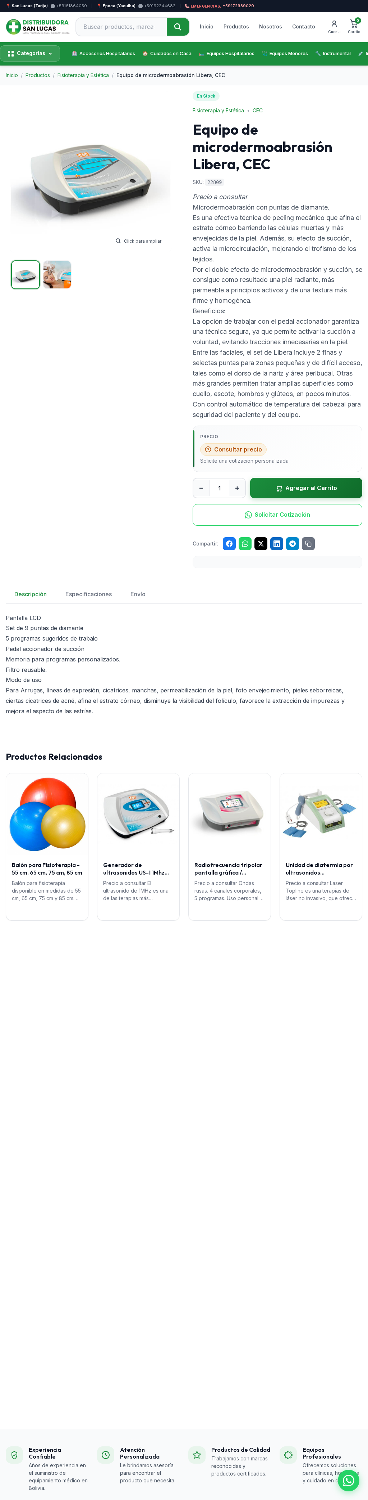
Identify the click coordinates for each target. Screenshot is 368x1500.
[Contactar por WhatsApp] (348, 1480)
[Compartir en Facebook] (229, 543)
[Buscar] (178, 27)
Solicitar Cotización (282, 514)
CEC (258, 110)
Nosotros (270, 26)
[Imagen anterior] (22, 172)
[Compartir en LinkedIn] (276, 543)
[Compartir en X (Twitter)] (260, 543)
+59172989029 (222, 5)
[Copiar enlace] (308, 543)
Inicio (206, 26)
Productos (236, 26)
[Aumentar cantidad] (237, 488)
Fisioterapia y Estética (218, 110)
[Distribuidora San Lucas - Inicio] (38, 27)
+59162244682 (159, 5)
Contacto (303, 26)
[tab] (25, 274)
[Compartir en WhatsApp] (245, 543)
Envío (138, 594)
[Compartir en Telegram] (292, 543)
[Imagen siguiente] (159, 172)
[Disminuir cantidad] (201, 488)
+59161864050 (71, 5)
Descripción (30, 594)
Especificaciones (88, 594)
